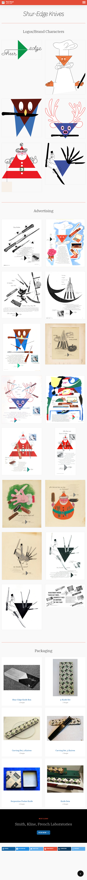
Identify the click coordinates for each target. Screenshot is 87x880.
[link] (22, 49)
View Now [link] (42, 832)
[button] (84, 2)
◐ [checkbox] (80, 873)
